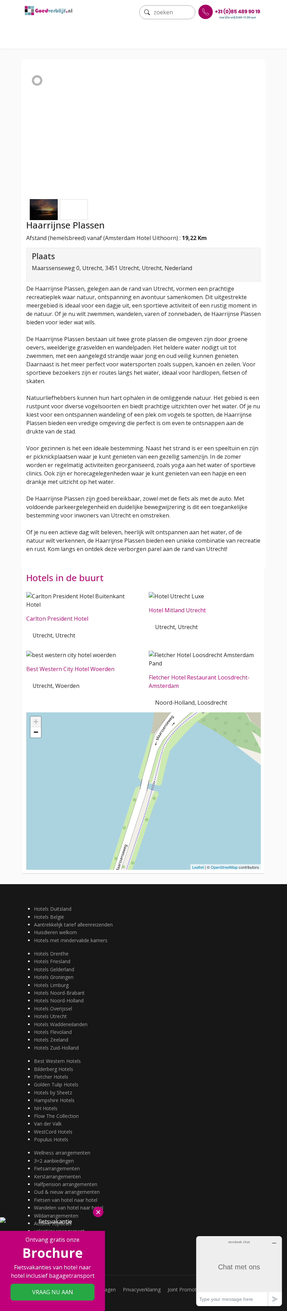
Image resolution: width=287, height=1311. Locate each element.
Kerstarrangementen (57, 1176)
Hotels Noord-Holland (59, 1000)
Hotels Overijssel (53, 1008)
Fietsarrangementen (57, 1168)
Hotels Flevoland (53, 1032)
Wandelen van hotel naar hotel (68, 1207)
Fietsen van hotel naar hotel (65, 1200)
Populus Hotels (51, 1139)
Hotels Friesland (52, 961)
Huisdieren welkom (55, 932)
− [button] (36, 732)
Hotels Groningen (54, 977)
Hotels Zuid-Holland (56, 1047)
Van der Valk (48, 1123)
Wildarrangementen (56, 1215)
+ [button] (36, 721)
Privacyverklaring (142, 1289)
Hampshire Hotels (54, 1100)
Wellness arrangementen (62, 1152)
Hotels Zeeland (51, 1039)
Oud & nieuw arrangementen (67, 1192)
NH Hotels (45, 1108)
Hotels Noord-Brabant (59, 992)
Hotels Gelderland (54, 969)
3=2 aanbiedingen (54, 1160)
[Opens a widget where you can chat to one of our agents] (239, 1271)
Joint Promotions (187, 1289)
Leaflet (198, 867)
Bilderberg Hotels (53, 1069)
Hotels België (49, 917)
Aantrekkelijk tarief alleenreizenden (73, 924)
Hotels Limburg (51, 985)
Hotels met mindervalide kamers (70, 940)
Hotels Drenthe (51, 953)
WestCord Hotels (53, 1131)
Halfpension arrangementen (65, 1184)
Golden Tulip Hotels (56, 1084)
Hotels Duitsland (52, 908)
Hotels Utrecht (50, 1016)
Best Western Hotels (57, 1061)
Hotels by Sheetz (53, 1092)
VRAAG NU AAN (52, 1292)
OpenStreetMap (224, 867)
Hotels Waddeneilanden (61, 1024)
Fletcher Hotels (51, 1076)
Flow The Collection (56, 1116)
